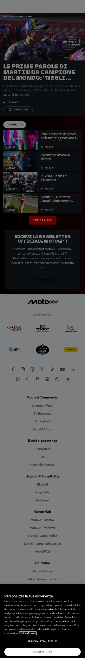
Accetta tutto (42, 652)
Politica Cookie (27, 633)
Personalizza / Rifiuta (43, 641)
